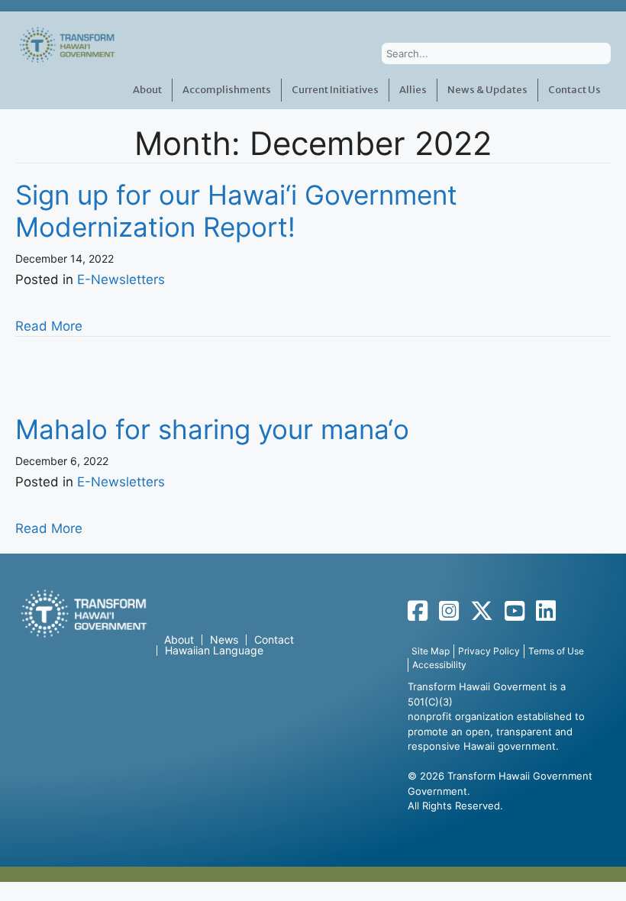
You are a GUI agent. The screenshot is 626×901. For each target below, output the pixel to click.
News (224, 640)
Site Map (430, 651)
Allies (413, 89)
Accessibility (439, 664)
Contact (274, 640)
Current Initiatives (335, 89)
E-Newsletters (121, 279)
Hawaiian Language (214, 650)
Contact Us (574, 89)
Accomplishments (226, 89)
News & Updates (487, 89)
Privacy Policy (489, 651)
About (147, 89)
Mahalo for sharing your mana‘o (212, 429)
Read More (48, 326)
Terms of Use (556, 651)
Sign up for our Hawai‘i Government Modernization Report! (236, 211)
